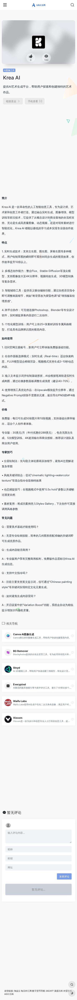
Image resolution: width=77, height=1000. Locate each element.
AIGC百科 (9, 994)
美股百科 (58, 991)
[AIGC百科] (39, 5)
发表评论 (64, 876)
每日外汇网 (26, 991)
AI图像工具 (9, 70)
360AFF (50, 991)
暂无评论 (14, 812)
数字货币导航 (38, 991)
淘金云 (17, 991)
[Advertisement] (38, 149)
